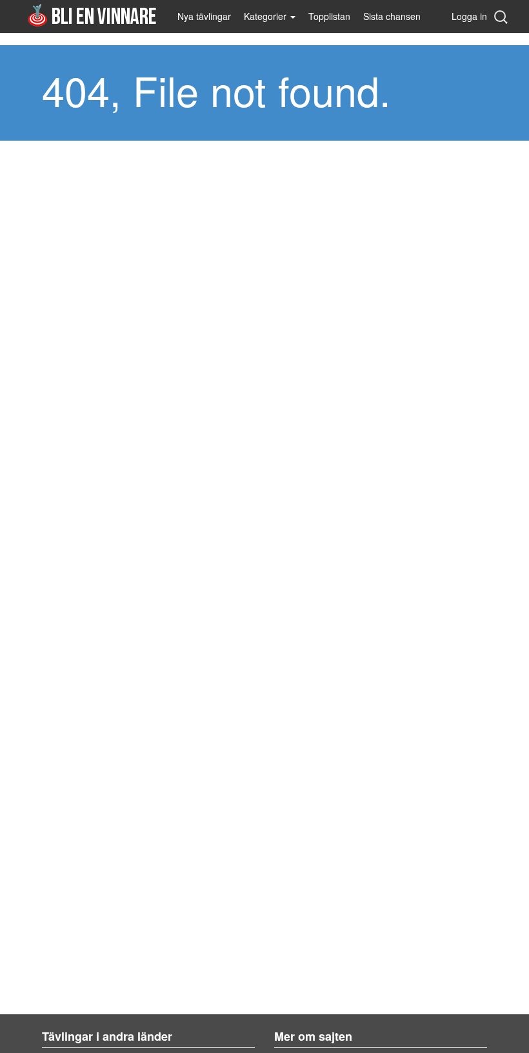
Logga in (469, 16)
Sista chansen (392, 16)
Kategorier (266, 16)
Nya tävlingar (204, 16)
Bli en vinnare (92, 15)
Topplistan (329, 16)
